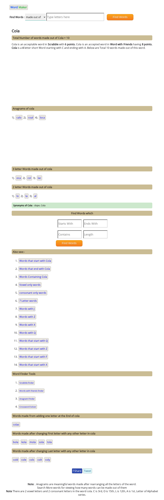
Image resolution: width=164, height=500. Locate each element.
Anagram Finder (27, 398)
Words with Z (27, 317)
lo (17, 196)
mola (33, 442)
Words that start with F (33, 356)
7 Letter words (28, 301)
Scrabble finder (26, 382)
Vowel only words (30, 285)
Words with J (26, 309)
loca (42, 117)
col (29, 178)
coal (30, 117)
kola (23, 442)
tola (49, 442)
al (35, 196)
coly (47, 459)
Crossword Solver (27, 406)
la (26, 196)
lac (39, 178)
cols (31, 459)
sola (41, 442)
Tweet (87, 471)
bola (15, 442)
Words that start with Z (33, 348)
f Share (77, 471)
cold (15, 459)
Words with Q (27, 333)
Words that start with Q (33, 341)
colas (16, 424)
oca (18, 178)
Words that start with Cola (35, 261)
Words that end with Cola (34, 269)
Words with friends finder (31, 390)
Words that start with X (33, 364)
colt (39, 459)
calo (18, 117)
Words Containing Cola (33, 277)
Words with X (27, 325)
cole (23, 459)
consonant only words (32, 293)
